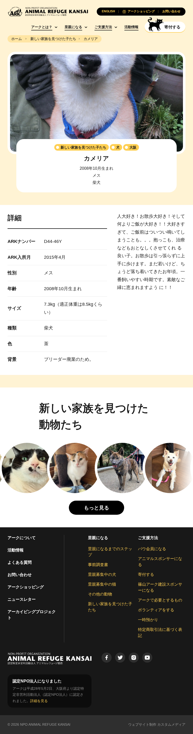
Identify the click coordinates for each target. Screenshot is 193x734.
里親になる (73, 27)
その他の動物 (100, 594)
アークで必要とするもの (160, 600)
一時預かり (148, 620)
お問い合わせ (20, 575)
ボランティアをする (156, 610)
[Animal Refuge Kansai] (48, 11)
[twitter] (120, 658)
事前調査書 (98, 565)
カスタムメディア (171, 724)
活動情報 (131, 27)
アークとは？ (41, 27)
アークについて (22, 538)
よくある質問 (20, 562)
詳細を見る (39, 701)
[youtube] (147, 658)
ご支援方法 (103, 27)
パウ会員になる (152, 549)
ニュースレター (22, 599)
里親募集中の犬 (102, 574)
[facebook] (107, 658)
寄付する (146, 574)
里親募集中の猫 (102, 584)
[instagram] (134, 658)
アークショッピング (26, 587)
